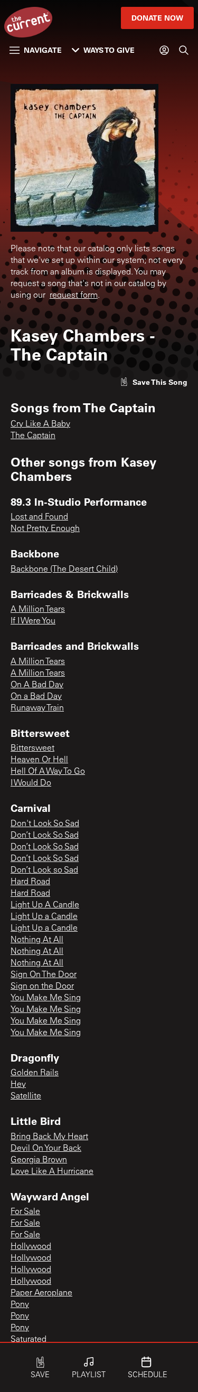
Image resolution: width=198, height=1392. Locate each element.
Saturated (28, 1340)
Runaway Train (37, 708)
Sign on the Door (42, 986)
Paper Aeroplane (41, 1293)
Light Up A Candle (45, 905)
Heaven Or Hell (39, 760)
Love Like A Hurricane (52, 1172)
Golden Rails (35, 1073)
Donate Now (157, 18)
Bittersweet (32, 748)
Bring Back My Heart (49, 1137)
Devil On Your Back (46, 1148)
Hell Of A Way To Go (48, 772)
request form (74, 295)
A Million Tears (38, 609)
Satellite (26, 1096)
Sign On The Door (44, 975)
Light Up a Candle (44, 917)
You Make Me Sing (46, 998)
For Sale (25, 1212)
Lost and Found (39, 517)
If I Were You (33, 621)
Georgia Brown (39, 1160)
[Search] (184, 50)
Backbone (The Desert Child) (64, 569)
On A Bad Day (37, 685)
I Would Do (31, 783)
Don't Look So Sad (45, 824)
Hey (18, 1085)
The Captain (33, 436)
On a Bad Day (36, 697)
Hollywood (31, 1247)
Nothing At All (37, 940)
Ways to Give (109, 50)
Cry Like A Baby (40, 424)
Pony (20, 1305)
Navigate (43, 50)
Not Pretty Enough (45, 529)
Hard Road (30, 882)
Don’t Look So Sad (45, 835)
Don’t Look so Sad (44, 870)
